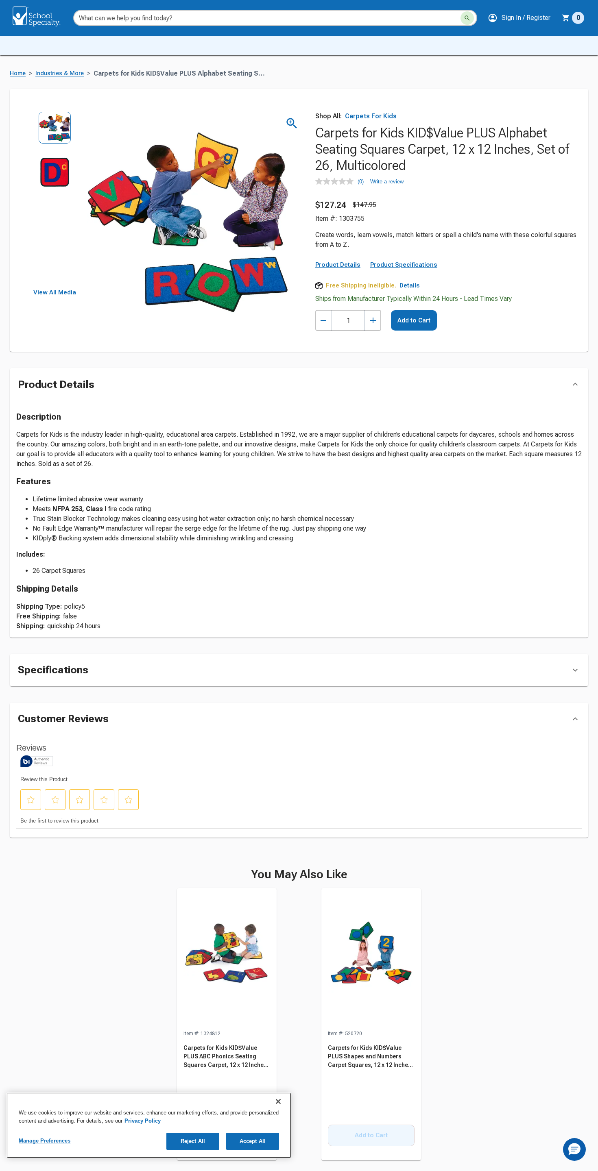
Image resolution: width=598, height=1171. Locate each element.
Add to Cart (413, 320)
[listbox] (55, 200)
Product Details (337, 264)
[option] (55, 133)
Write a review (387, 181)
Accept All (253, 1141)
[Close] (278, 1101)
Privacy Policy (142, 1121)
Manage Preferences (44, 1141)
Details (409, 285)
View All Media (54, 292)
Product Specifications (403, 264)
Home (18, 73)
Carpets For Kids (371, 116)
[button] (519, 18)
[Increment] (372, 320)
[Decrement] (323, 320)
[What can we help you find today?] (467, 18)
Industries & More (59, 73)
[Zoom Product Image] (292, 123)
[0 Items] (566, 18)
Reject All (193, 1141)
